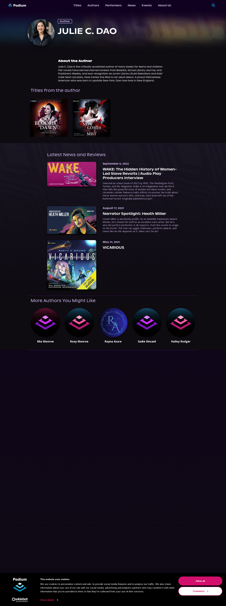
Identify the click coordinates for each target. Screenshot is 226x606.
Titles (77, 5)
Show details (47, 600)
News (132, 5)
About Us (164, 5)
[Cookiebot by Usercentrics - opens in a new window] (19, 600)
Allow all (200, 581)
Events (147, 5)
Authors (93, 5)
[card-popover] (48, 118)
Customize (198, 591)
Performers (113, 5)
